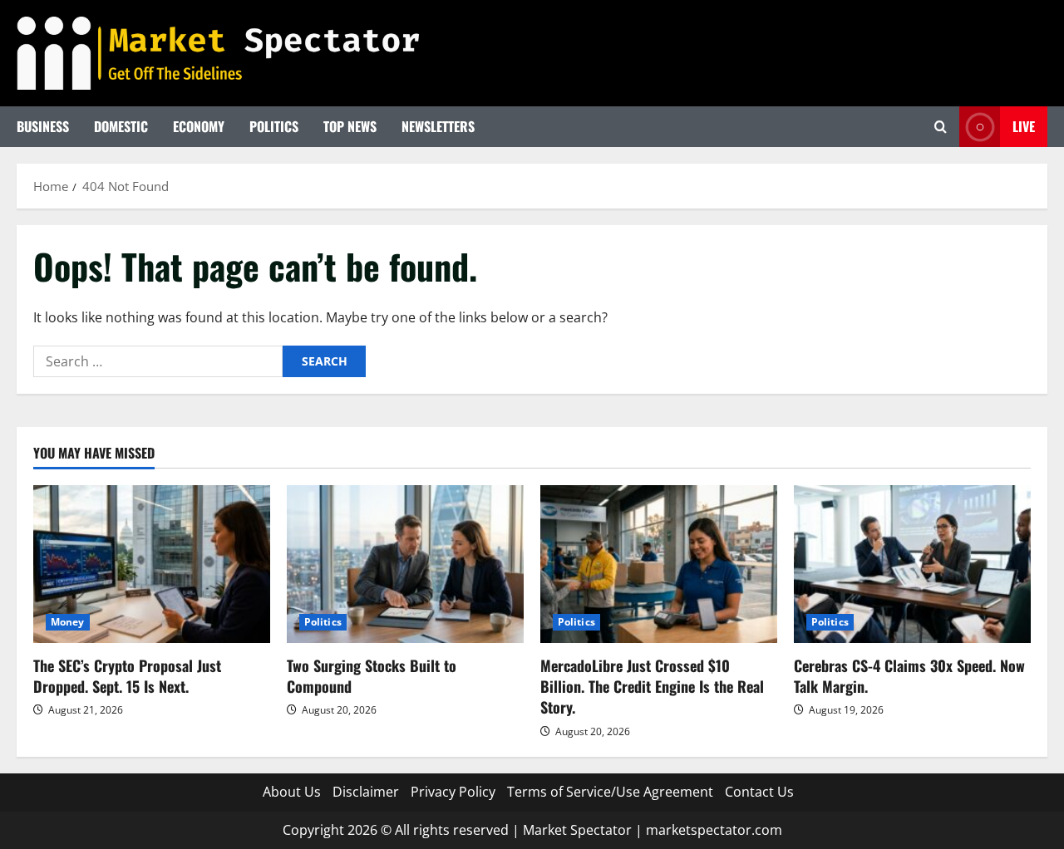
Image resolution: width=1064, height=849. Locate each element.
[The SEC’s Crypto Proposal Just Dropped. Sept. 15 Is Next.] (151, 564)
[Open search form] (940, 126)
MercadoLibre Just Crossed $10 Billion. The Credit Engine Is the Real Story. (652, 686)
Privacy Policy (453, 792)
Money (68, 622)
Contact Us (759, 792)
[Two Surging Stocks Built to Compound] (405, 564)
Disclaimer (365, 792)
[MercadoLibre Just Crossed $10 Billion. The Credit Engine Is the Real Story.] (658, 564)
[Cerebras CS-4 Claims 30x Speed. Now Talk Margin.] (912, 564)
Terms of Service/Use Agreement (610, 792)
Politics (273, 126)
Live (1023, 126)
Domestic (121, 126)
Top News (350, 126)
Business (43, 126)
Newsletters (438, 126)
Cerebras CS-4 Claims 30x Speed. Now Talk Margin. (909, 676)
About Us (292, 792)
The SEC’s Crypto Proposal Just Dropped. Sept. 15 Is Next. (127, 676)
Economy (198, 126)
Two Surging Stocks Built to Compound (371, 676)
